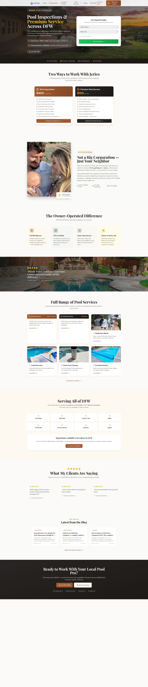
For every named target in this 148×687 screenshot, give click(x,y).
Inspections (54, 3)
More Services (76, 3)
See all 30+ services (72, 381)
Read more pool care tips (73, 550)
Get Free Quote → (98, 41)
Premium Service (64, 3)
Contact (92, 3)
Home (45, 3)
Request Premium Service (93, 121)
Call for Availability (75, 446)
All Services (81, 591)
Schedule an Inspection (53, 121)
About (85, 3)
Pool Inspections (58, 591)
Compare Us (91, 591)
